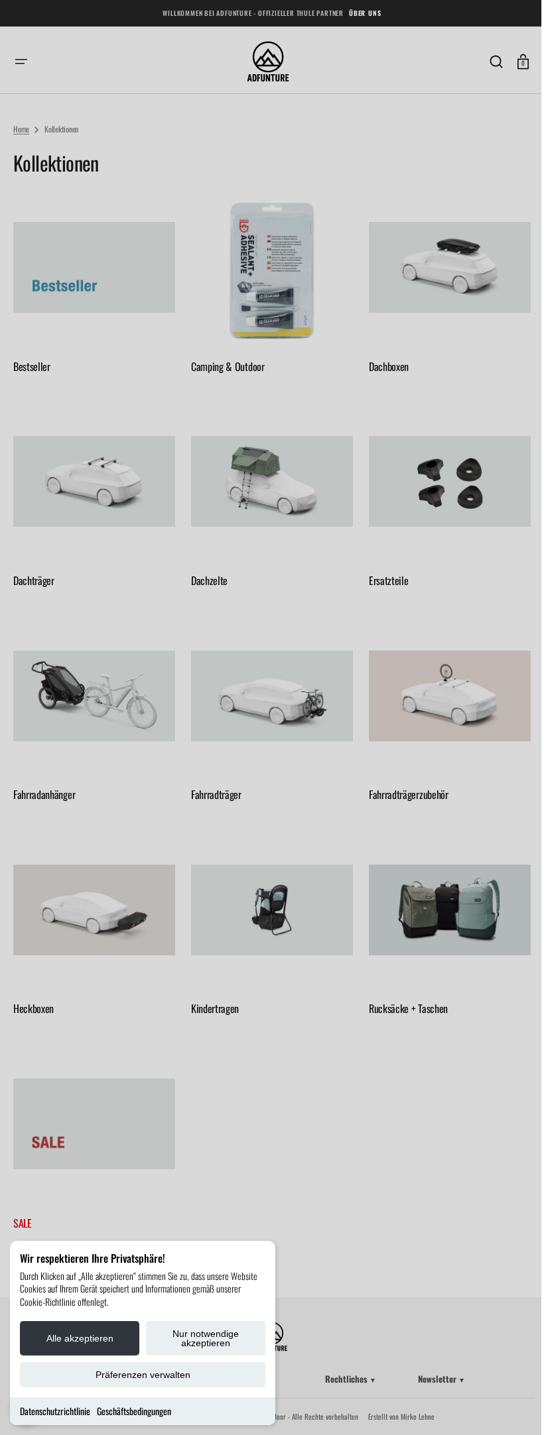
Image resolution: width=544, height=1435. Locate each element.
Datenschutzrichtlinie (55, 1411)
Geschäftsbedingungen (134, 1411)
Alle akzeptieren (79, 1338)
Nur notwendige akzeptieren (205, 1338)
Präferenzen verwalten (143, 1374)
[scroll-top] (506, 1407)
